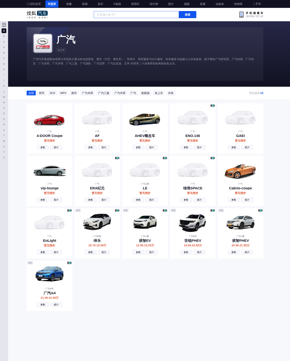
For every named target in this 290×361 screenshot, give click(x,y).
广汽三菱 (103, 93)
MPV (63, 93)
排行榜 (154, 4)
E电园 (117, 4)
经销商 (238, 4)
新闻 (85, 4)
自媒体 (220, 4)
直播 (202, 4)
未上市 (159, 93)
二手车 (257, 4)
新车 (100, 4)
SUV (52, 93)
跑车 (74, 93)
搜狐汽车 (37, 15)
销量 (69, 4)
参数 (42, 147)
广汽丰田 (119, 93)
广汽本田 (87, 93)
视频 (187, 4)
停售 (171, 93)
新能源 (145, 93)
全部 (31, 93)
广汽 (133, 93)
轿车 (42, 93)
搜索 (187, 14)
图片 (171, 4)
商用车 (135, 4)
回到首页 (35, 4)
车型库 (52, 4)
